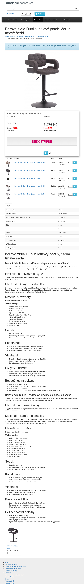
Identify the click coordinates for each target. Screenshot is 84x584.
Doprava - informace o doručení (15, 567)
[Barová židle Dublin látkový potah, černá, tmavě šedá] (42, 80)
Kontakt (7, 562)
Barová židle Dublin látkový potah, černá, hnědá (29, 186)
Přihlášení (11, 14)
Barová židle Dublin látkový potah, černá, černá (29, 170)
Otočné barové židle (42, 36)
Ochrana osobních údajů (13, 569)
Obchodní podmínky (11, 564)
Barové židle (29, 36)
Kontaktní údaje (10, 583)
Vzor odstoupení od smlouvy (14, 575)
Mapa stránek (9, 581)
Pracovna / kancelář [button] (51, 20)
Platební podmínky (11, 571)
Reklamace (8, 573)
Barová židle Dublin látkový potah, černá (27, 178)
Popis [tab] (8, 206)
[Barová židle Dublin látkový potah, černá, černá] (13, 535)
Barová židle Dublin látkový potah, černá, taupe (29, 162)
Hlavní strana (9, 577)
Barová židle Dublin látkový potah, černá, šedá (29, 194)
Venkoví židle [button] (66, 20)
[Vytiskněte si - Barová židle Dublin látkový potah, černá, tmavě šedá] (50, 153)
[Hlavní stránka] (19, 3)
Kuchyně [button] (37, 20)
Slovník (7, 579)
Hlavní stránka (13, 20)
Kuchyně (20, 36)
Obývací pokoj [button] (25, 20)
